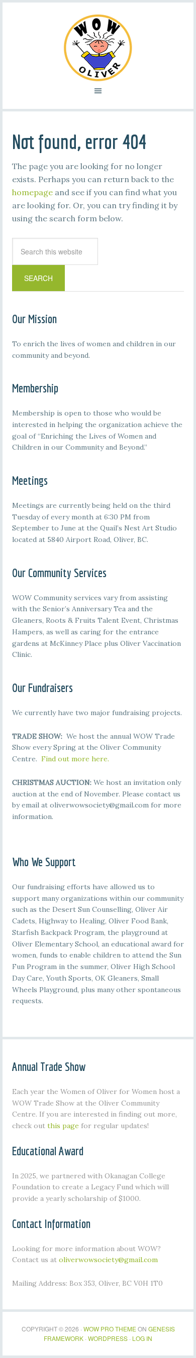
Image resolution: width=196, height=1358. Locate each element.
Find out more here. (75, 758)
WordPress (108, 1338)
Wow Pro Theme (109, 1328)
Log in (142, 1338)
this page (63, 1125)
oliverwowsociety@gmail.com (108, 1259)
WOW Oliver (98, 48)
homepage (32, 192)
